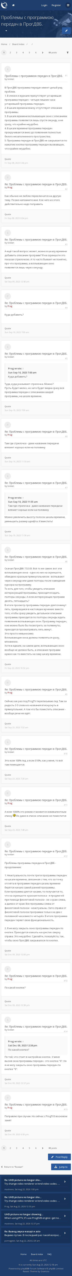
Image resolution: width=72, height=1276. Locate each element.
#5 (66, 358)
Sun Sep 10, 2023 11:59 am (17, 535)
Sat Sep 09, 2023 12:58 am (17, 281)
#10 (65, 753)
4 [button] (23, 52)
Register (56, 5)
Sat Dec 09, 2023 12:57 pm (17, 1083)
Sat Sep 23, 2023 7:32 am (16, 727)
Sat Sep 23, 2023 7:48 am (16, 829)
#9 (66, 694)
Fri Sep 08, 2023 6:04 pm (16, 218)
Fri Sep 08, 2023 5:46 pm (16, 162)
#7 (66, 487)
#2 (66, 189)
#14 (65, 1031)
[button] (42, 52)
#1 (66, 75)
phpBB (24, 1268)
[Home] (4, 5)
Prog (10, 187)
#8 (66, 561)
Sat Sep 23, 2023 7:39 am (16, 778)
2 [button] (10, 52)
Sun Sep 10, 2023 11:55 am (17, 461)
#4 (66, 307)
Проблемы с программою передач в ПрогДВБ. (34, 76)
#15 (65, 1109)
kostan (11, 79)
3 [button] (16, 52)
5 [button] (29, 52)
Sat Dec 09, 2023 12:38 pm (17, 1005)
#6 (66, 436)
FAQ (49, 1254)
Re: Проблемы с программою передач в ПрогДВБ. (36, 184)
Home (4, 44)
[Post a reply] (66, 30)
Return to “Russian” (13, 1166)
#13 (65, 980)
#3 (66, 244)
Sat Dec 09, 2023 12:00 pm (17, 954)
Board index (18, 44)
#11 (65, 804)
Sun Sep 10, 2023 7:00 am (17, 332)
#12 (65, 856)
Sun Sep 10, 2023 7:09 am (17, 410)
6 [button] (35, 52)
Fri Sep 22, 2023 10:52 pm (17, 668)
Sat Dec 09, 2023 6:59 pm (17, 1134)
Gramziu (45, 1271)
